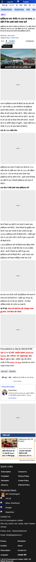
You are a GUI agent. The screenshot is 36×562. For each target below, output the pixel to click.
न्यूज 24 (3, 353)
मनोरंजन (13, 356)
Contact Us (22, 472)
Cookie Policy (23, 480)
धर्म (18, 356)
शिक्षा (2, 359)
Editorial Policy (24, 485)
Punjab (9, 508)
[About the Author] (5, 392)
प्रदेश (21, 5)
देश (17, 5)
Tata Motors (12, 371)
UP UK (8, 499)
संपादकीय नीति (22, 555)
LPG (28, 9)
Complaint (5, 476)
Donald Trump (19, 9)
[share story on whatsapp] (10, 43)
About (20, 546)
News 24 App (16, 362)
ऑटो (2, 14)
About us (4, 485)
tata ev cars (4, 371)
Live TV (10, 2)
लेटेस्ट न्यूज (4, 5)
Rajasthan (10, 512)
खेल (30, 5)
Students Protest (6, 9)
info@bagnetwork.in (14, 535)
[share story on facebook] (6, 41)
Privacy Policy (23, 476)
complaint (4, 555)
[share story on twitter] (12, 41)
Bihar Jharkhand (13, 503)
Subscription (6, 472)
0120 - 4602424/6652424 (17, 531)
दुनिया (25, 5)
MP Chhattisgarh (13, 494)
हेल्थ (30, 356)
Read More (12, 398)
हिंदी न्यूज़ (4, 377)
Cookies (3, 546)
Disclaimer (5, 480)
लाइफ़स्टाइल (24, 356)
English (26, 2)
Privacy (3, 541)
